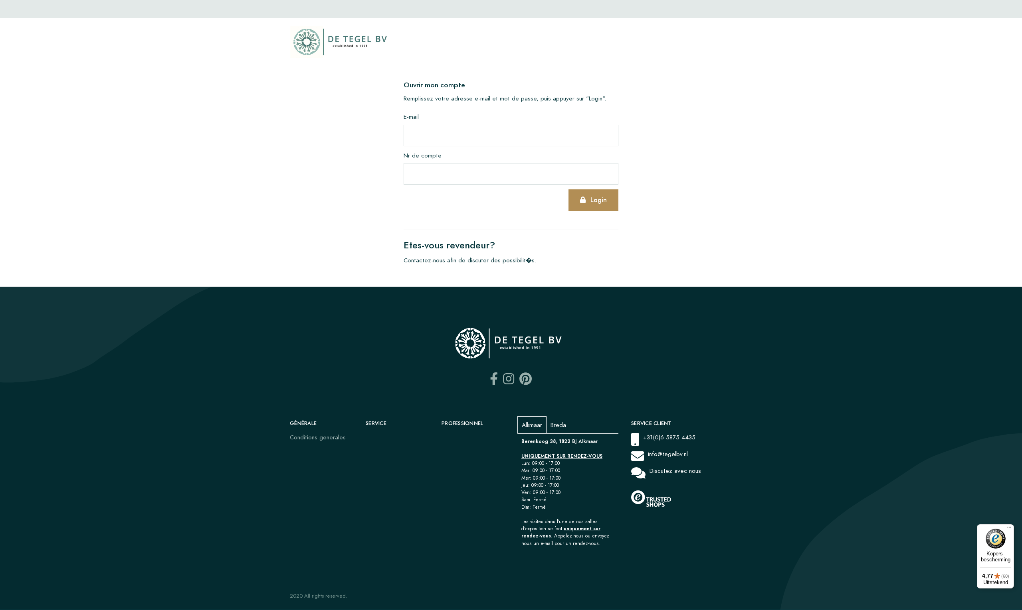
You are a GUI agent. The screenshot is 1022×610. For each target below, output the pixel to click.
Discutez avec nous (675, 470)
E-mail (411, 116)
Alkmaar (532, 425)
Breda (558, 425)
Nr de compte (423, 155)
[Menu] (1009, 529)
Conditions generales (318, 437)
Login (598, 200)
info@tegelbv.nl (668, 454)
